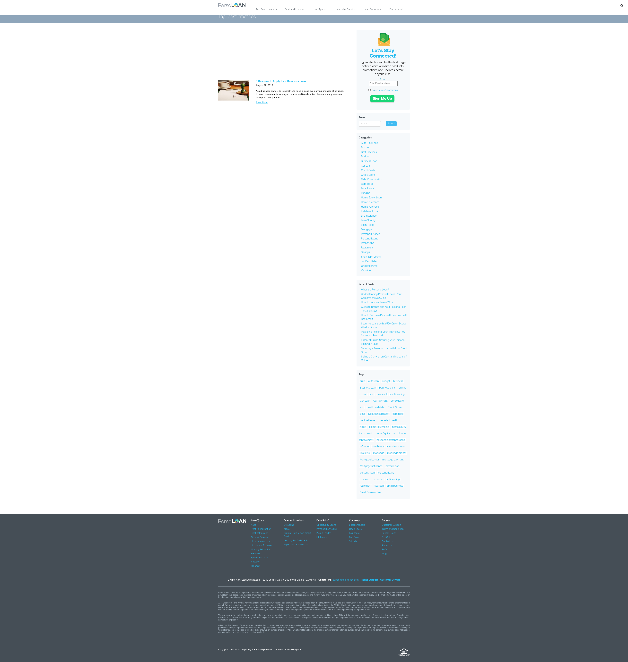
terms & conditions (388, 90)
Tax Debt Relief (369, 261)
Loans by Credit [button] (345, 9)
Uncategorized (369, 266)
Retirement (367, 247)
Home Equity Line (379, 427)
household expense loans (391, 440)
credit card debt (375, 407)
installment (378, 446)
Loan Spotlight (369, 220)
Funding (365, 193)
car (372, 394)
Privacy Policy (389, 533)
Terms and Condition (393, 529)
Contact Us (387, 541)
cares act (382, 394)
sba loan (379, 485)
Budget (365, 156)
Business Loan (369, 161)
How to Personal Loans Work (377, 302)
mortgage (378, 453)
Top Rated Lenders (266, 9)
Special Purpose (259, 558)
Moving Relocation (261, 549)
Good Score (355, 529)
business (398, 381)
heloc (363, 427)
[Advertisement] (281, 53)
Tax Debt (255, 566)
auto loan (373, 381)
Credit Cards (368, 170)
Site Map (353, 541)
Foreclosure (367, 188)
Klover (287, 529)
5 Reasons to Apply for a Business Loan (281, 81)
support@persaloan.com (346, 580)
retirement (365, 485)
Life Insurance (368, 215)
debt (362, 414)
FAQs (384, 549)
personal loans (386, 472)
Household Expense (261, 545)
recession (365, 479)
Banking (365, 147)
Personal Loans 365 (326, 529)
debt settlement (368, 420)
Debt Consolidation (372, 179)
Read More (262, 102)
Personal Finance (370, 234)
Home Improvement (261, 541)
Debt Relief (367, 184)
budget (386, 381)
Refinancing (367, 243)
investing (365, 453)
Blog (384, 553)
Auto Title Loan (369, 143)
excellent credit (389, 420)
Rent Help (256, 553)
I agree (384, 90)
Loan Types (367, 225)
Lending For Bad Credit (296, 540)
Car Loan (366, 165)
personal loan (367, 472)
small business (395, 485)
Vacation (366, 270)
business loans (387, 387)
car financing (397, 394)
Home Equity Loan (371, 197)
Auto (253, 525)
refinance (379, 479)
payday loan (392, 466)
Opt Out (386, 537)
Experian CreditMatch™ (296, 544)
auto (362, 381)
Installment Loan (370, 211)
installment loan (396, 446)
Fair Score (354, 533)
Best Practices (369, 152)
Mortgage (366, 229)
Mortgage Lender (369, 459)
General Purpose (260, 537)
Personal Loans (369, 238)
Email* (383, 79)
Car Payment (380, 400)
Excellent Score (357, 525)
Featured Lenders (295, 9)
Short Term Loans (371, 256)
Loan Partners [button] (372, 9)
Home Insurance (370, 202)
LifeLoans (289, 525)
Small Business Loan (371, 492)
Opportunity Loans (326, 525)
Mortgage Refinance (371, 466)
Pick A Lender (323, 533)
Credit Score (368, 175)
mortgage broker (396, 453)
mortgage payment (393, 459)
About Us (387, 545)
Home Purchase (370, 206)
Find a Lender (397, 9)
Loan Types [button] (319, 9)
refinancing (393, 479)
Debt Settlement (259, 533)
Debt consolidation (378, 414)
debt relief (397, 414)
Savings (365, 252)
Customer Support (391, 525)
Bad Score (354, 537)
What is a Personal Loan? (375, 289)
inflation (364, 446)
